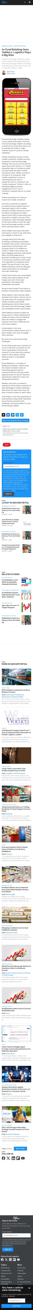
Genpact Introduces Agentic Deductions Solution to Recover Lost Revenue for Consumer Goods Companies (16, 1089)
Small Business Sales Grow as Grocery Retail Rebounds (16, 1009)
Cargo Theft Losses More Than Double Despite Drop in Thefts (14, 770)
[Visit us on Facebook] (3, 1158)
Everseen (9, 854)
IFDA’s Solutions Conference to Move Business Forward (16, 691)
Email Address (8, 463)
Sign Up (9, 494)
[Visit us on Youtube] (23, 1158)
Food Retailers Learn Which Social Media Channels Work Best (10, 582)
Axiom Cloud (10, 1054)
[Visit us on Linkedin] (13, 1158)
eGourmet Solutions (13, 1134)
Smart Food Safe (11, 933)
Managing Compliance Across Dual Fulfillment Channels (15, 929)
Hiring (4, 728)
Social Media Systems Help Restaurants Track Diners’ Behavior (11, 595)
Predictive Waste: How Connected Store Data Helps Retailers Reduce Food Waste (15, 890)
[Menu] (29, 2)
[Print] (3, 415)
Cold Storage (6, 1125)
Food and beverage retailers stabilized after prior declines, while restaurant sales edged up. (16, 1018)
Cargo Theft (6, 766)
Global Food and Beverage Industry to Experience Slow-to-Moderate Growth (16, 968)
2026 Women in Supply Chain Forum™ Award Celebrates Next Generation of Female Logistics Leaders (10, 521)
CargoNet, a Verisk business (15, 773)
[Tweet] (17, 415)
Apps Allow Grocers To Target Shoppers (10, 606)
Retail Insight (10, 894)
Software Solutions (9, 805)
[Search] (25, 2)
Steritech (9, 814)
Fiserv (8, 1013)
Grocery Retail (20, 46)
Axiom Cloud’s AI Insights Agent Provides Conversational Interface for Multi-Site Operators (16, 1049)
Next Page (20, 1148)
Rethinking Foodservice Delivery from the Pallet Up (11, 510)
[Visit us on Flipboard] (18, 1158)
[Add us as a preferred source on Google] (22, 415)
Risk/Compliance (7, 925)
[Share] (8, 415)
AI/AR (3, 845)
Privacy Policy (20, 490)
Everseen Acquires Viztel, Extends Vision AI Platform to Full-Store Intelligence (15, 849)
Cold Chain (5, 688)
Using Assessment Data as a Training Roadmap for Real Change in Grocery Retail (11, 547)
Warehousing (7, 46)
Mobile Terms (7, 490)
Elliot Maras (10, 71)
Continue (16, 1306)
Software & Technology (10, 590)
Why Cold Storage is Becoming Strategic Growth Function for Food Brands (15, 1129)
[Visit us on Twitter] (8, 1158)
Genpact (9, 1094)
